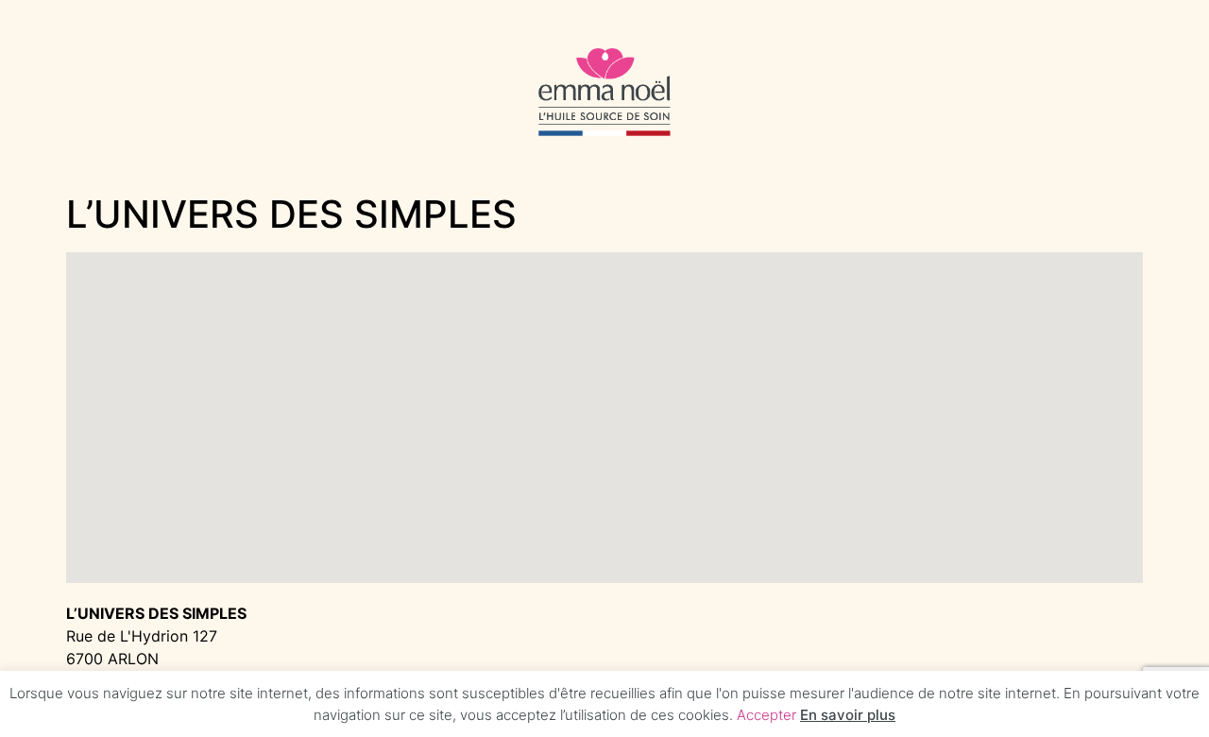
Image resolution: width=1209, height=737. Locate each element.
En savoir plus (847, 715)
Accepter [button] (766, 715)
